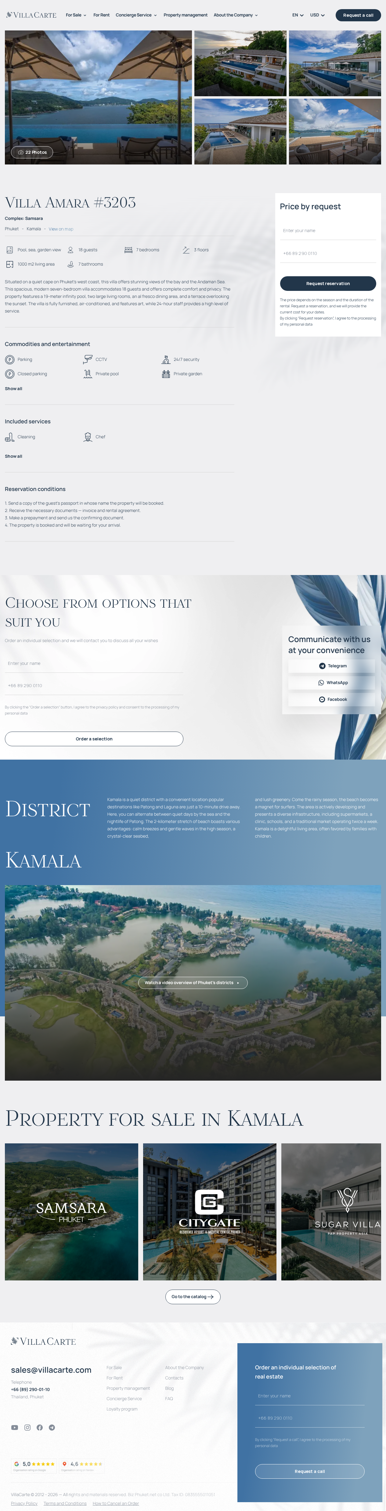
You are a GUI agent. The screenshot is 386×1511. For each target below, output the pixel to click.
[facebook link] (40, 1428)
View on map (61, 229)
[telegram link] (52, 1428)
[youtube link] (14, 1428)
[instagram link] (27, 1428)
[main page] (31, 15)
